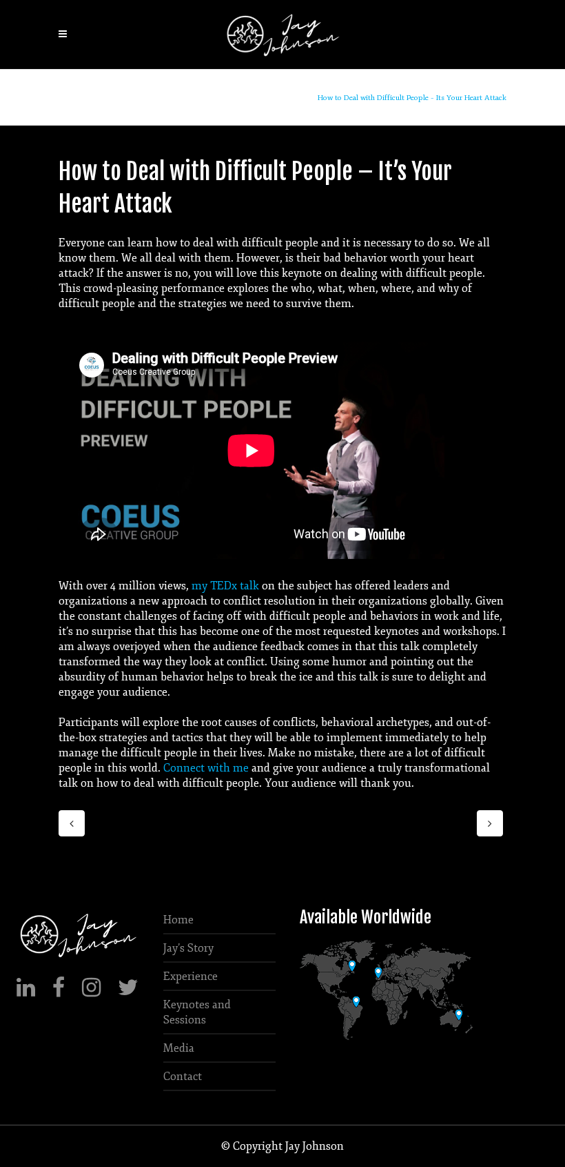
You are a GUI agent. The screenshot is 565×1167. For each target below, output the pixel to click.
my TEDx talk (225, 586)
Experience (190, 976)
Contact (182, 1076)
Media (178, 1048)
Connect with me (206, 768)
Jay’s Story (188, 948)
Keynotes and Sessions (197, 1012)
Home (300, 97)
